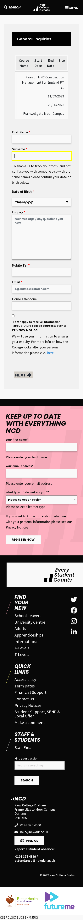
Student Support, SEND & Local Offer (37, 714)
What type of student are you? (27, 492)
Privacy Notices (17, 527)
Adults (20, 628)
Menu (73, 7)
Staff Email (24, 747)
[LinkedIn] (74, 632)
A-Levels (21, 648)
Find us (32, 841)
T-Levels (21, 654)
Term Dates (24, 686)
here (50, 353)
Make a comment (29, 722)
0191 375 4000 (30, 825)
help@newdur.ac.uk (34, 832)
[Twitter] (73, 600)
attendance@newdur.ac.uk (34, 861)
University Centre (29, 622)
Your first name (17, 439)
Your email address (19, 466)
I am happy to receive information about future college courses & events (39, 323)
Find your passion (26, 758)
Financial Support (30, 692)
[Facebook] (73, 610)
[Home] (41, 7)
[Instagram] (74, 621)
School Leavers (27, 615)
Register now (23, 539)
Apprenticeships (28, 635)
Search (14, 7)
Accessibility (25, 679)
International (26, 641)
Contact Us (24, 698)
